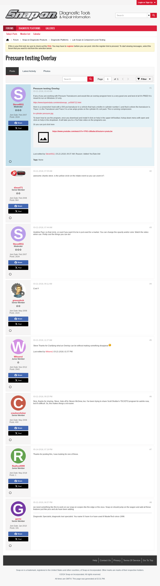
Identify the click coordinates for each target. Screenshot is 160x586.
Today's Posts (11, 33)
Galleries (50, 28)
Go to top (148, 560)
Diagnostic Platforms (29, 28)
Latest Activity (29, 71)
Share (20, 123)
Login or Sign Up (145, 2)
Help (95, 560)
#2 (151, 171)
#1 (151, 88)
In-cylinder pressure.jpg (43, 113)
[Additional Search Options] (148, 15)
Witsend (49, 352)
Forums (9, 28)
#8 (151, 502)
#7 (151, 449)
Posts (12, 71)
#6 (151, 396)
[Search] (153, 15)
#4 (151, 284)
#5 (151, 340)
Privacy (117, 560)
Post (20, 128)
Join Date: (14, 115)
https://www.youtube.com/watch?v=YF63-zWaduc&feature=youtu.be (82, 131)
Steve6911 (50, 154)
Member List (25, 33)
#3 (151, 227)
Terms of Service (131, 560)
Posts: (12, 117)
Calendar (36, 33)
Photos (46, 71)
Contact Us (105, 560)
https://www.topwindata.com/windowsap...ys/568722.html (57, 102)
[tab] (12, 71)
